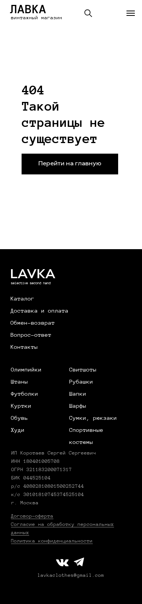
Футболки (24, 394)
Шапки (77, 394)
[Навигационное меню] (130, 13)
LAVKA (32, 275)
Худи (18, 430)
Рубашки (81, 382)
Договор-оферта (32, 516)
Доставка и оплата (40, 311)
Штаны (19, 382)
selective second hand (31, 283)
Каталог (22, 299)
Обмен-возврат (33, 323)
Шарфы (77, 406)
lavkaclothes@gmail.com (70, 575)
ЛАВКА (29, 8)
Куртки (21, 406)
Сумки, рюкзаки (93, 418)
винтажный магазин (36, 17)
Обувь (19, 418)
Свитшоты (83, 370)
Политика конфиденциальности (52, 541)
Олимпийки (26, 370)
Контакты (24, 347)
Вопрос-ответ (31, 335)
